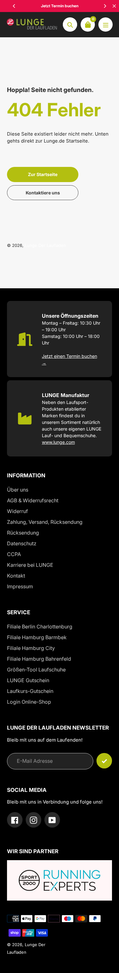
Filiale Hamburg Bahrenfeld (39, 659)
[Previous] (14, 6)
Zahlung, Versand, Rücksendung (45, 522)
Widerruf (17, 511)
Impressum (20, 586)
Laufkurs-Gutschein (30, 691)
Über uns (17, 489)
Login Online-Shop (29, 702)
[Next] (105, 6)
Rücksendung (23, 532)
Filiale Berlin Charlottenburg (39, 626)
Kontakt (16, 575)
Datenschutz (21, 543)
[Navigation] (105, 24)
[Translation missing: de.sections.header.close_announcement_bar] (114, 6)
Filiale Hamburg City (31, 648)
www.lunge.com (58, 442)
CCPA (14, 554)
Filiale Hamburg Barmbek (37, 637)
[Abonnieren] (104, 760)
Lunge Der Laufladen (45, 245)
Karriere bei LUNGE (30, 565)
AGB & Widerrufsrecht (32, 500)
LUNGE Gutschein (28, 680)
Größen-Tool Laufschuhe (36, 669)
